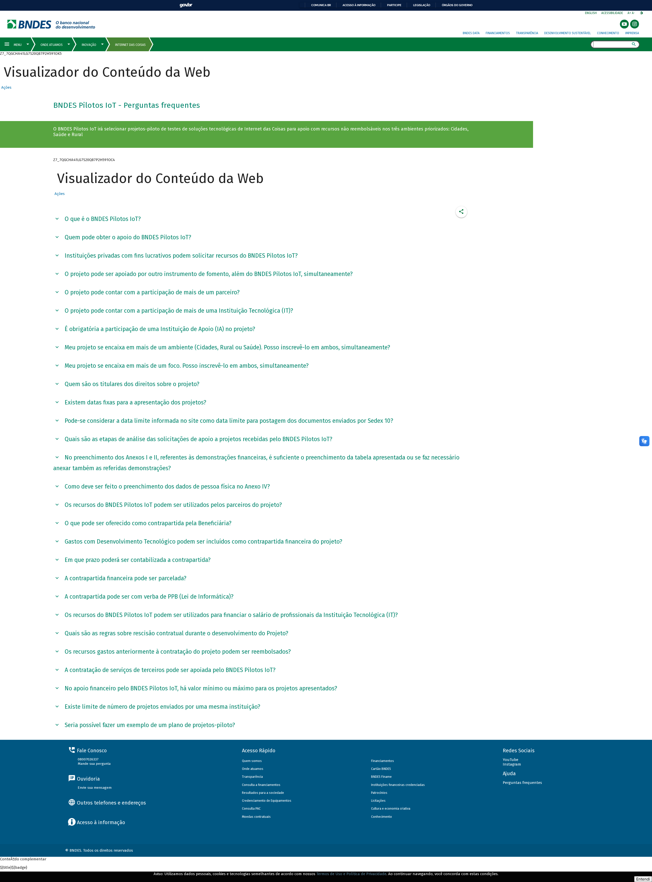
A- (634, 13)
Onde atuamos (252, 769)
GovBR (186, 5)
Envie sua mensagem (95, 787)
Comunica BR (321, 5)
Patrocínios (379, 793)
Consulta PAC (251, 808)
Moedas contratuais (256, 817)
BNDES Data (471, 33)
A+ (630, 13)
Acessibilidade (612, 13)
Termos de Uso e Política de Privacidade (351, 874)
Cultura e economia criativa (390, 808)
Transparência (527, 33)
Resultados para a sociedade (263, 793)
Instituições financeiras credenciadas (398, 785)
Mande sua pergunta (94, 763)
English (591, 13)
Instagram (512, 764)
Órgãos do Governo (457, 5)
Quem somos (252, 761)
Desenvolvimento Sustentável (567, 33)
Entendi (643, 879)
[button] (5, 87)
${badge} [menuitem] (13, 867)
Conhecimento (608, 33)
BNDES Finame (381, 777)
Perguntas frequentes (522, 782)
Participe (394, 5)
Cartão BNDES (381, 769)
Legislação (421, 5)
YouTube (510, 759)
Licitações (378, 800)
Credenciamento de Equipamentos (266, 800)
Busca (586, 45)
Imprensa (632, 33)
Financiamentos (498, 33)
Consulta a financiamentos (261, 785)
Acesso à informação (359, 5)
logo (51, 24)
